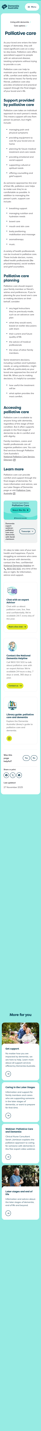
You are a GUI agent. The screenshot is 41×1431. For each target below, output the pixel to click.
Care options (19, 26)
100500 (14, 568)
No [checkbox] (34, 758)
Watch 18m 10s (19, 510)
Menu (33, 7)
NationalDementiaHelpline (17, 565)
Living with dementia (19, 22)
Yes (26, 758)
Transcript (25, 531)
